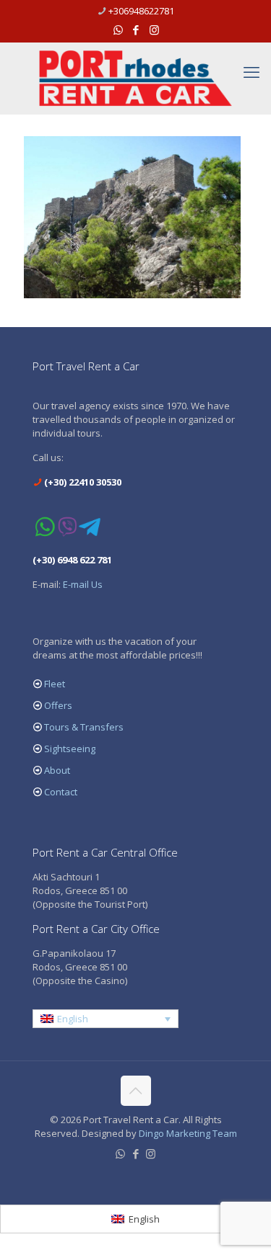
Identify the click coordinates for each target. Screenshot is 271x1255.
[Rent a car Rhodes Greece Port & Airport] (135, 78)
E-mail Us (83, 584)
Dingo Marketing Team (188, 1133)
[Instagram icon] (154, 29)
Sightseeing (69, 748)
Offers (58, 705)
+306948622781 (141, 10)
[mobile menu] (251, 71)
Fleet (54, 683)
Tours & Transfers (84, 726)
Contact (60, 791)
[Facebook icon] (136, 29)
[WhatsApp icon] (118, 29)
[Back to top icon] (136, 1091)
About (57, 770)
